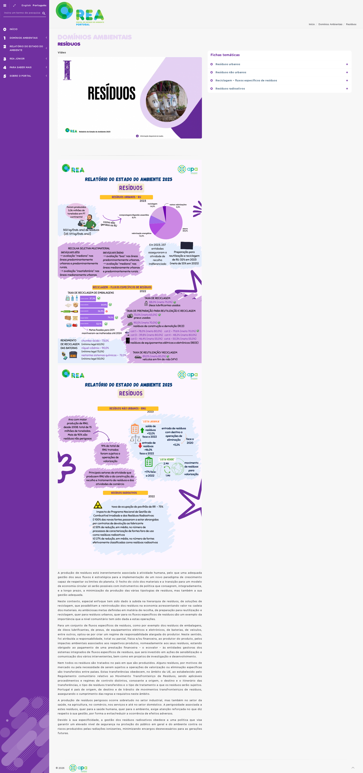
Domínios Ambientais (330, 24)
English (26, 5)
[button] (347, 64)
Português (39, 5)
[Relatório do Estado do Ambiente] (80, 13)
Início (312, 24)
